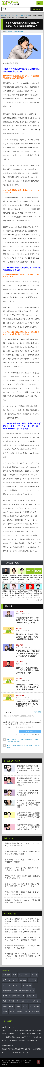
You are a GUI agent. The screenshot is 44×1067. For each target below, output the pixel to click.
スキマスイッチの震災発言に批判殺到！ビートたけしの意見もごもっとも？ (27, 703)
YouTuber (23, 980)
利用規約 (37, 712)
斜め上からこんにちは (7, 15)
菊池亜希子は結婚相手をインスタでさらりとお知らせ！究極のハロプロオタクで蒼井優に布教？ (22, 921)
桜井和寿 (20, 31)
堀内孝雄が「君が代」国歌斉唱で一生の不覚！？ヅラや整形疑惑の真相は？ (27, 636)
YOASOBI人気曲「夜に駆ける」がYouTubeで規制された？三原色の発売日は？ (28, 653)
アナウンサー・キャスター (11, 985)
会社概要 (34, 1040)
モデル (27, 975)
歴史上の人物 (34, 1006)
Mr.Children (8, 31)
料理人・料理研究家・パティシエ (13, 996)
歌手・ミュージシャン (22, 15)
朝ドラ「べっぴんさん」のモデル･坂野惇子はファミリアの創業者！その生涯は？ (23, 740)
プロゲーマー (31, 996)
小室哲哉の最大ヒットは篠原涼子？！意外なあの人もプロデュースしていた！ (27, 620)
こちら (14, 1052)
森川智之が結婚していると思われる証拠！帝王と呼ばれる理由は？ (23, 746)
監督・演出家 (7, 990)
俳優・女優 (6, 975)
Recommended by (32, 600)
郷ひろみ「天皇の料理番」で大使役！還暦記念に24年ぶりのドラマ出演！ (27, 670)
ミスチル (14, 31)
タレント (34, 975)
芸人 (20, 975)
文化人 (25, 1006)
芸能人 (5, 1011)
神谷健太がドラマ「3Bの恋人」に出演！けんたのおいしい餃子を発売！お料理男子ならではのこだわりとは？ (22, 956)
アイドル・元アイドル (32, 1011)
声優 (14, 975)
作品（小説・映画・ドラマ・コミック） (15, 1001)
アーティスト (27, 985)
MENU (39, 3)
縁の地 (12, 1011)
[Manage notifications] (38, 1062)
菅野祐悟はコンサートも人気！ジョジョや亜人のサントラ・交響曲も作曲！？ (27, 687)
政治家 (18, 1006)
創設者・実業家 (8, 1006)
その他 (19, 1011)
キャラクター (35, 1001)
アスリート (32, 980)
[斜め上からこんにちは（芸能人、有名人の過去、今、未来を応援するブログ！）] (10, 3)
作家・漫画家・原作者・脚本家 (24, 990)
